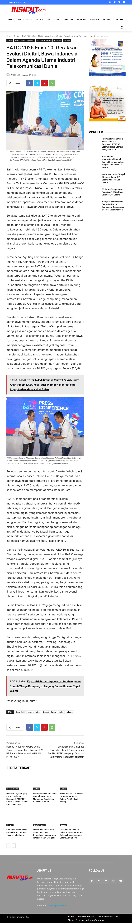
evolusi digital (34, 712)
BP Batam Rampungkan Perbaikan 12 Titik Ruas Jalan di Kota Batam (17, 832)
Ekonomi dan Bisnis (44, 41)
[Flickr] (106, 880)
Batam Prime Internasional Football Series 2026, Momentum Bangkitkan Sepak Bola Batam (113, 162)
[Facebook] (106, 2)
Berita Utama (20, 41)
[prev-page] (8, 845)
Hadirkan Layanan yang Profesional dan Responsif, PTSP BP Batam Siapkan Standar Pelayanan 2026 (17, 799)
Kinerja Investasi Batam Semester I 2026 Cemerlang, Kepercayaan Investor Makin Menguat (44, 834)
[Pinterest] (44, 83)
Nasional (67, 41)
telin (61, 712)
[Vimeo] (119, 2)
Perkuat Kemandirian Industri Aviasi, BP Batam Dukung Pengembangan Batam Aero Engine (71, 834)
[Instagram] (110, 2)
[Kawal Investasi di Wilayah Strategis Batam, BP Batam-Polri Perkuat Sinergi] (72, 781)
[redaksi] (8, 74)
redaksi (16, 75)
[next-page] (14, 845)
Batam (17, 36)
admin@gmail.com (57, 905)
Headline (57, 41)
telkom (69, 712)
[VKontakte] (120, 880)
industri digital (49, 712)
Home (9, 36)
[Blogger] (91, 880)
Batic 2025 (20, 712)
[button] (122, 27)
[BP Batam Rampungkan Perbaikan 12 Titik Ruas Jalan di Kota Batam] (18, 817)
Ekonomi (30, 41)
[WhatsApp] (52, 83)
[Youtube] (124, 2)
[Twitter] (115, 2)
